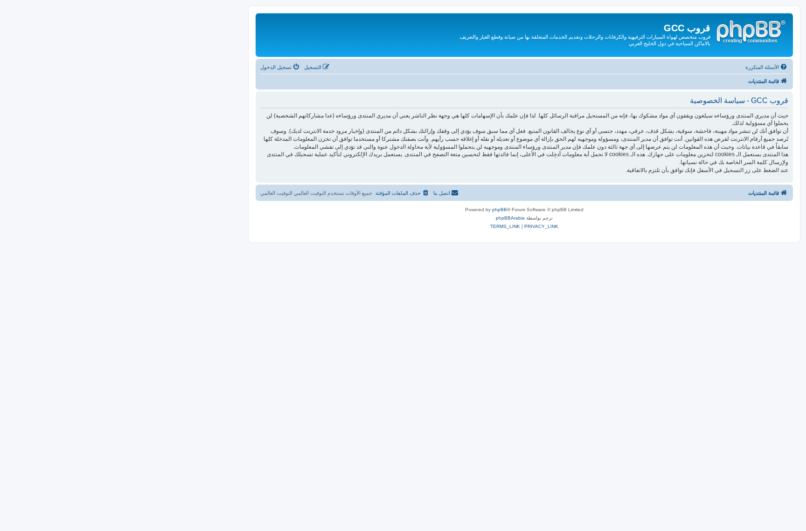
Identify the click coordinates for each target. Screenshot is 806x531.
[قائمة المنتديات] (750, 30)
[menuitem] (766, 67)
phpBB (499, 209)
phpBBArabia (510, 218)
